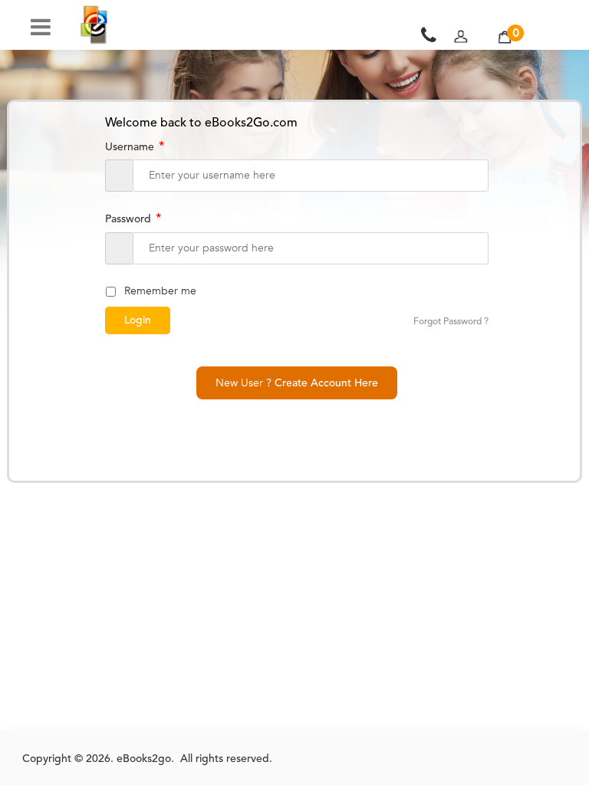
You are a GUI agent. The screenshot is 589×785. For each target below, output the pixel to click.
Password (133, 219)
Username (134, 147)
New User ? (297, 383)
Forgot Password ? (451, 322)
